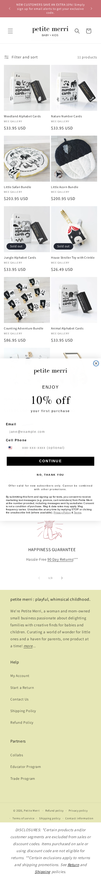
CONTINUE (50, 461)
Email (11, 424)
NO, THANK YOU (50, 474)
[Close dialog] (96, 363)
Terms (77, 512)
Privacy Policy (62, 512)
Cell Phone (16, 440)
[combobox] (13, 447)
